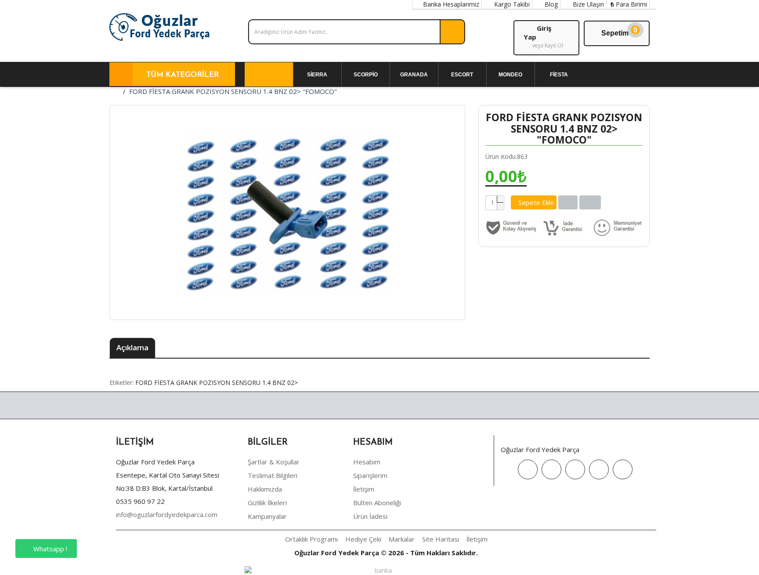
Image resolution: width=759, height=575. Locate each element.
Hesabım (366, 461)
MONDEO (510, 75)
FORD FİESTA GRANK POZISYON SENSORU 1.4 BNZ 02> (216, 382)
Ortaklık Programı (311, 539)
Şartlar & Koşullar (274, 461)
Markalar (402, 539)
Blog (550, 4)
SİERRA (317, 75)
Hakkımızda (265, 489)
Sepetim (619, 31)
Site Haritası (440, 539)
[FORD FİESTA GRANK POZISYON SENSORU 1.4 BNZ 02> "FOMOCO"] (287, 212)
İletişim (363, 489)
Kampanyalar (267, 516)
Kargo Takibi (511, 4)
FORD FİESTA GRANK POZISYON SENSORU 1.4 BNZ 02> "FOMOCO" (233, 91)
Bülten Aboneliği (377, 502)
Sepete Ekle (536, 202)
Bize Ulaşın (587, 4)
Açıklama (132, 347)
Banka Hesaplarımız (450, 4)
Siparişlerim (370, 475)
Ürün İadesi (370, 516)
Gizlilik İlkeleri (267, 502)
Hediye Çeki (363, 539)
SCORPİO (366, 75)
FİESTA (559, 75)
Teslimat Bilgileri (272, 475)
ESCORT (462, 75)
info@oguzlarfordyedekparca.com (166, 514)
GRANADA (414, 75)
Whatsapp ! (49, 548)
